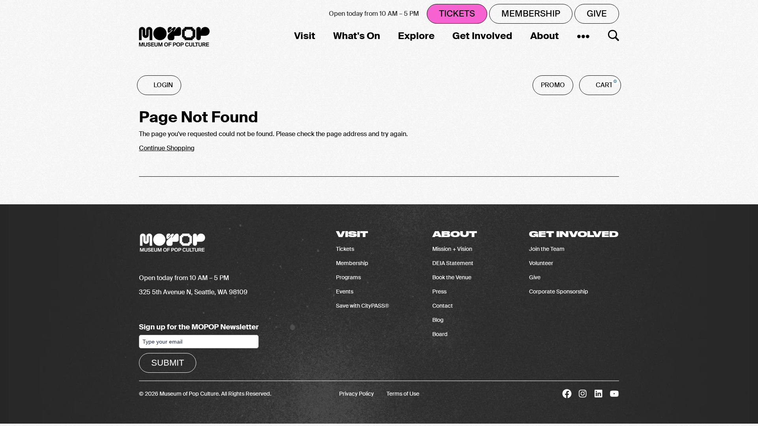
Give (597, 13)
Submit (167, 363)
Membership (530, 13)
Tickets (457, 13)
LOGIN (163, 85)
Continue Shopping (167, 148)
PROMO (553, 85)
